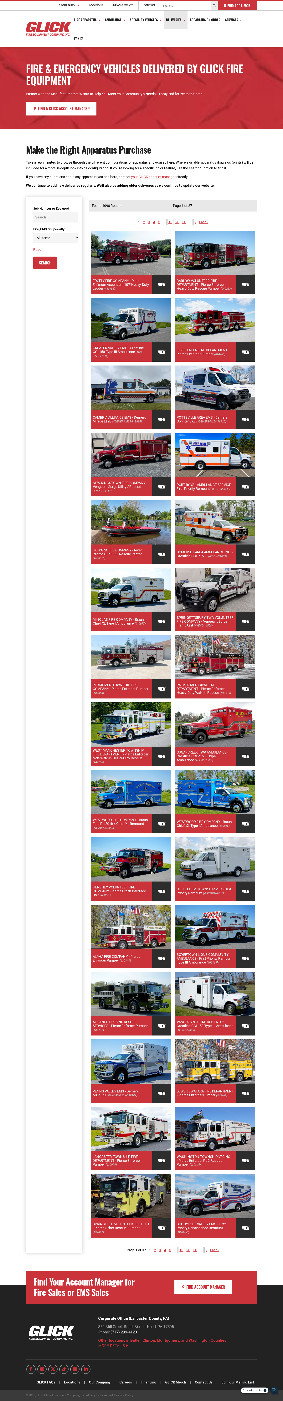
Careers (125, 1382)
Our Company (100, 1382)
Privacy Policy (123, 1395)
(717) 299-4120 (124, 1332)
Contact (149, 5)
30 (184, 222)
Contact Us (204, 1382)
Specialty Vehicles (144, 19)
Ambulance (113, 19)
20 (177, 222)
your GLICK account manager (153, 177)
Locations (96, 5)
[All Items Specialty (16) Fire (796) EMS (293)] (55, 238)
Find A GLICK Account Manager (63, 108)
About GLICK (67, 5)
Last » (203, 222)
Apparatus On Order (205, 19)
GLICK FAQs (46, 1382)
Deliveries (174, 19)
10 (170, 222)
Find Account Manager (205, 1287)
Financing (148, 1382)
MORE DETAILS (112, 1345)
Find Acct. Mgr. (238, 5)
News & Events (123, 5)
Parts (78, 38)
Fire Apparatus (85, 19)
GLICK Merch (175, 1382)
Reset (37, 250)
